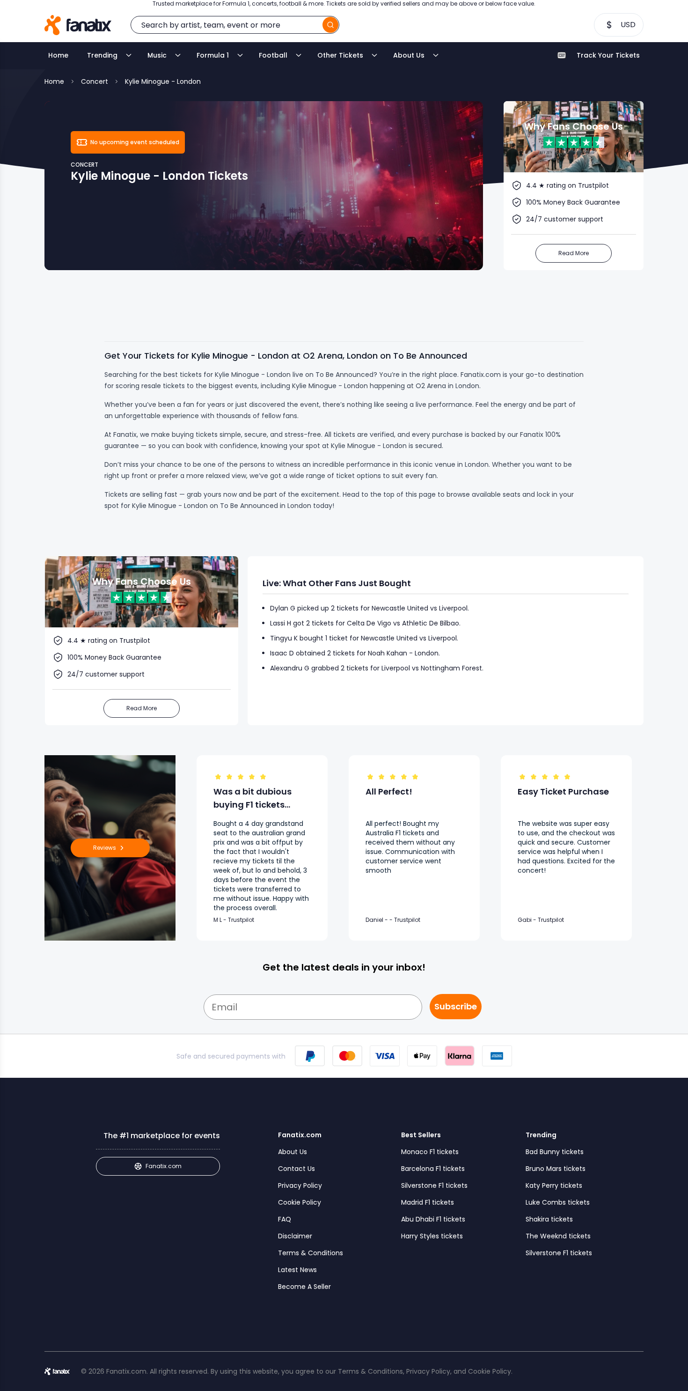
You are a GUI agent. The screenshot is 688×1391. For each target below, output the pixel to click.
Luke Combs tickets (558, 1202)
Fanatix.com (164, 1166)
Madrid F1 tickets (427, 1202)
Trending (102, 55)
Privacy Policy (300, 1185)
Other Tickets (340, 55)
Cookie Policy (299, 1202)
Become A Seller (304, 1286)
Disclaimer (295, 1236)
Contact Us (296, 1168)
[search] (330, 25)
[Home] (77, 25)
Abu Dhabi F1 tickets (433, 1219)
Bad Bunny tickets (555, 1151)
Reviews (104, 848)
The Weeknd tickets (558, 1236)
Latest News (297, 1269)
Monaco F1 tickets (430, 1151)
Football (273, 55)
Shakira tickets (549, 1219)
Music (157, 55)
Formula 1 (213, 55)
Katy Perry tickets (554, 1185)
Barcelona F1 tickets (433, 1168)
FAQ (284, 1219)
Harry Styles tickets (432, 1236)
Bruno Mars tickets (556, 1168)
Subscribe (455, 1006)
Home (58, 55)
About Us (409, 55)
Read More (573, 253)
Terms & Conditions (310, 1253)
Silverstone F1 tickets (434, 1185)
